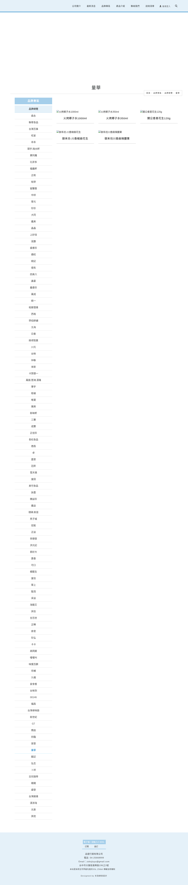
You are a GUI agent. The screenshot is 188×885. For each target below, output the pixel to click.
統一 (33, 301)
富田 (33, 479)
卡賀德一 (33, 373)
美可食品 (33, 486)
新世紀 (33, 717)
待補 (33, 671)
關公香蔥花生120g (159, 118)
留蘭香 (33, 188)
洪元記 (33, 545)
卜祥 (33, 770)
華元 (33, 201)
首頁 (148, 93)
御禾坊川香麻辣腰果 (117, 138)
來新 (33, 367)
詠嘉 (33, 492)
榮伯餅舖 (33, 320)
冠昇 (33, 466)
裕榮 (33, 182)
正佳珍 (33, 433)
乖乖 (33, 142)
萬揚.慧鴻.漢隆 (33, 380)
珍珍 (33, 208)
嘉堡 (33, 459)
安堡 (33, 743)
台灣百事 (33, 129)
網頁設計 (103, 876)
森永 (33, 116)
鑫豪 (33, 281)
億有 (33, 268)
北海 (33, 327)
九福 (33, 677)
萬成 (33, 294)
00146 (33, 697)
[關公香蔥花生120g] (159, 111)
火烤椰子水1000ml (75, 118)
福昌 (33, 704)
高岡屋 (33, 651)
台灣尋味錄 (33, 710)
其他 (33, 816)
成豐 (33, 426)
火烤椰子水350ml (117, 118)
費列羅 (33, 155)
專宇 (33, 386)
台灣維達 (33, 796)
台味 (33, 353)
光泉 (33, 809)
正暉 (33, 624)
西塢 (33, 314)
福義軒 (33, 168)
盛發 (33, 790)
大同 (33, 215)
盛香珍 (33, 248)
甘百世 (33, 618)
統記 (33, 261)
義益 (33, 505)
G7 (33, 723)
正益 (33, 532)
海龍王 (33, 605)
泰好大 (33, 552)
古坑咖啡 (33, 776)
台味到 (33, 690)
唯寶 (33, 400)
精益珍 (33, 499)
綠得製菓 (33, 340)
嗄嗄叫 (33, 657)
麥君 (33, 631)
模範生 (33, 571)
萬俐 (33, 406)
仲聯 (33, 360)
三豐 (33, 419)
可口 (33, 565)
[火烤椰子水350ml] (117, 111)
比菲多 (33, 162)
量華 (178, 93)
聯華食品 (33, 122)
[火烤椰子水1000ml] (75, 111)
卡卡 (33, 644)
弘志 (33, 763)
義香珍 (33, 287)
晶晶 (33, 228)
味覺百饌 (33, 664)
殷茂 (33, 591)
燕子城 (33, 519)
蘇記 (33, 756)
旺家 (33, 135)
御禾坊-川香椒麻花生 (75, 138)
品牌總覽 (168, 93)
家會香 (33, 684)
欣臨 (33, 737)
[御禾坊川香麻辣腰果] (117, 132)
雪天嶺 (33, 472)
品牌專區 (157, 93)
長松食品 (33, 439)
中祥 (33, 195)
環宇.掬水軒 (33, 149)
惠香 (33, 558)
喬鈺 (33, 730)
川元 (33, 347)
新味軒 (33, 413)
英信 (33, 611)
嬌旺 (33, 254)
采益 (33, 598)
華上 (33, 585)
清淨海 (33, 803)
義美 (33, 221)
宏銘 (33, 525)
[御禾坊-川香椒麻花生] (75, 132)
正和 (33, 175)
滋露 (33, 241)
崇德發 (33, 538)
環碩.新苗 (33, 512)
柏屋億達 (33, 307)
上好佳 (33, 234)
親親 (33, 783)
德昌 (33, 446)
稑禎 (33, 393)
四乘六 (33, 274)
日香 (33, 334)
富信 (33, 578)
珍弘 (33, 638)
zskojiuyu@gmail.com (98, 861)
